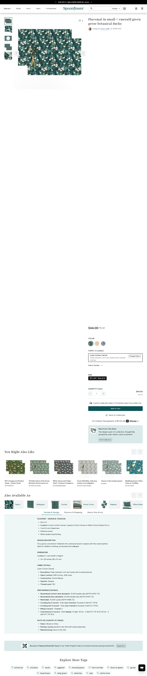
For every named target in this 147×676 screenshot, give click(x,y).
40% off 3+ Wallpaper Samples (71, 2)
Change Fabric (134, 356)
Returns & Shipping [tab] (73, 512)
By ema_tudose (129, 485)
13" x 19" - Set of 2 (97, 378)
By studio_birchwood (35, 485)
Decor (28, 8)
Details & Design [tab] (51, 512)
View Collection (105, 440)
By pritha (103, 483)
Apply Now (121, 646)
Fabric (38, 8)
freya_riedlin (105, 29)
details (86, 2)
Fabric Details (95, 365)
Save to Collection (115, 415)
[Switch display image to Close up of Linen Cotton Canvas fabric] (8, 55)
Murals (18, 8)
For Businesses (51, 8)
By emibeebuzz (9, 485)
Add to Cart (115, 408)
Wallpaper (7, 8)
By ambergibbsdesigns (59, 485)
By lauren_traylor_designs (84, 485)
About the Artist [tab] (95, 512)
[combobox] (116, 8)
